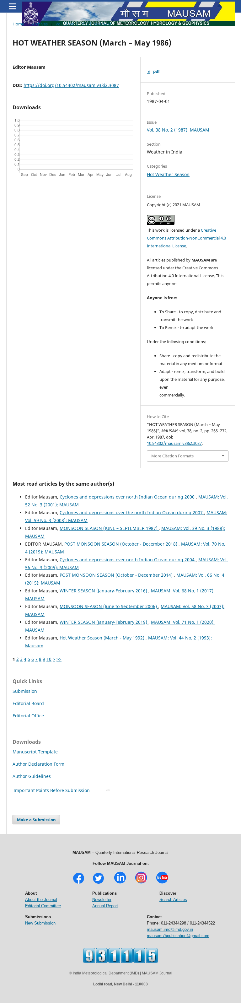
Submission (25, 691)
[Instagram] (141, 883)
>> (59, 659)
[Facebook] (78, 883)
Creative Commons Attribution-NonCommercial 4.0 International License (186, 238)
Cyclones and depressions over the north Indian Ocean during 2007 (132, 512)
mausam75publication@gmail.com (178, 935)
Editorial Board (28, 703)
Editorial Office (28, 716)
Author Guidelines (32, 776)
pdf (156, 71)
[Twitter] (98, 883)
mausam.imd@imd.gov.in (170, 929)
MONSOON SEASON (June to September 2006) (109, 606)
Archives (40, 24)
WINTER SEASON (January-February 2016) (104, 591)
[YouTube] (162, 883)
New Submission (40, 923)
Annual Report (105, 905)
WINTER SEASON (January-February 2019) (104, 622)
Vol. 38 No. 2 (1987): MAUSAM (83, 24)
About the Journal (41, 899)
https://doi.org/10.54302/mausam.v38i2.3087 (71, 85)
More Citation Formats (172, 456)
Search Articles (173, 899)
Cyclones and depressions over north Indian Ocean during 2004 (128, 560)
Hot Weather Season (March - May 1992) (103, 638)
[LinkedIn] (120, 883)
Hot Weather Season (168, 174)
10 (48, 659)
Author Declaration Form (38, 764)
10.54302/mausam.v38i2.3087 (174, 443)
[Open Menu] (12, 6)
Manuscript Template (35, 752)
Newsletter (101, 899)
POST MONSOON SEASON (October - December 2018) (121, 544)
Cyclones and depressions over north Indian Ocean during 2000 (128, 497)
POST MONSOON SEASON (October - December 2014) (117, 575)
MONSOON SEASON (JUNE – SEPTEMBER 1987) (109, 528)
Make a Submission (36, 819)
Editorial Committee (43, 905)
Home (18, 24)
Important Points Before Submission (51, 790)
